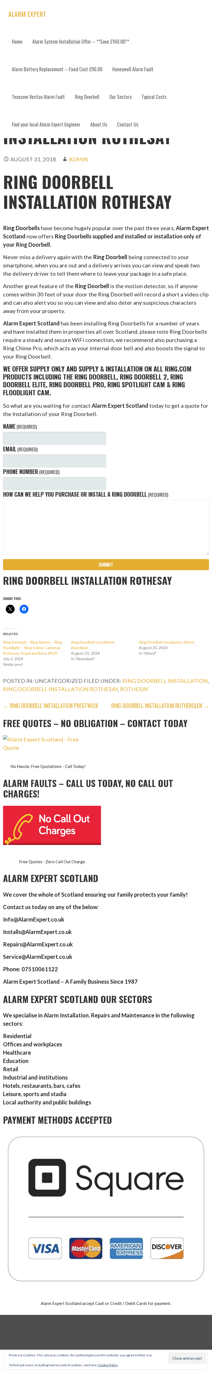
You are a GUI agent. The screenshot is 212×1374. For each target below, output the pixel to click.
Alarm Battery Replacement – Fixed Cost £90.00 (57, 69)
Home (17, 41)
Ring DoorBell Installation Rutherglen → (160, 705)
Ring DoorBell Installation (165, 680)
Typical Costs (154, 96)
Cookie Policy (108, 1365)
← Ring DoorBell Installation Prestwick (50, 705)
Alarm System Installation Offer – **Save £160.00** (80, 41)
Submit (106, 564)
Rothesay (134, 689)
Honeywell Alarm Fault (132, 69)
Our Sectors (120, 96)
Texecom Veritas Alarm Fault (38, 96)
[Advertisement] (106, 179)
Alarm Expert (27, 14)
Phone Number (31, 471)
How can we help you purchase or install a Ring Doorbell (85, 494)
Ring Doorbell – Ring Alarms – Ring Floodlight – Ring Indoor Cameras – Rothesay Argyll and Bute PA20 (33, 648)
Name (20, 426)
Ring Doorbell (87, 96)
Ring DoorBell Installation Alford (166, 642)
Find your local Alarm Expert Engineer (46, 124)
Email (20, 449)
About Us (98, 124)
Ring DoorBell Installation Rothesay (60, 689)
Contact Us (127, 124)
